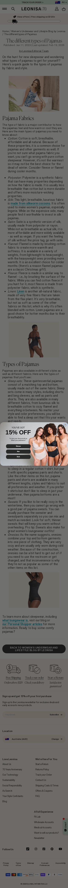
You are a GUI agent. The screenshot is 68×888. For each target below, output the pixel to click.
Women (18, 446)
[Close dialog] (65, 424)
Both (18, 457)
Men (18, 451)
